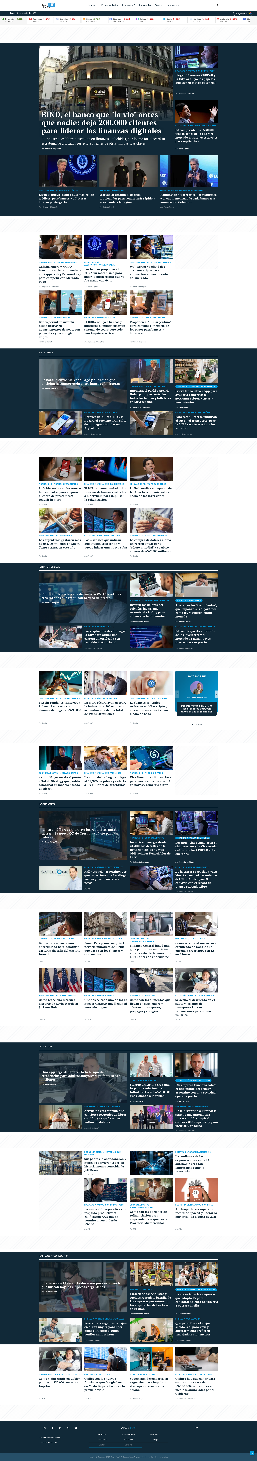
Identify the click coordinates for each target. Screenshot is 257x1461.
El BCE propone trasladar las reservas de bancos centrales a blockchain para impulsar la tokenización (105, 493)
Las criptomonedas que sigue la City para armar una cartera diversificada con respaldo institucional (105, 636)
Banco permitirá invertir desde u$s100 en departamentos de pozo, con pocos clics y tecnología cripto (59, 329)
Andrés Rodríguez (140, 287)
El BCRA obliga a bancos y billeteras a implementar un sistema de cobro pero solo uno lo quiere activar (104, 327)
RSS (196, 1428)
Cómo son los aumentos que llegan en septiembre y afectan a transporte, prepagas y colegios (150, 1005)
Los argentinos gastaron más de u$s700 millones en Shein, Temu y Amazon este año (60, 543)
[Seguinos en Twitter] (68, 1428)
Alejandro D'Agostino (53, 149)
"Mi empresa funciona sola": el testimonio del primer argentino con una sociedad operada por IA (195, 1090)
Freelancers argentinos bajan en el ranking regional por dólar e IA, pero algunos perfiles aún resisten (105, 1328)
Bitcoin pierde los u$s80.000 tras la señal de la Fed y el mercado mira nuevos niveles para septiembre (196, 135)
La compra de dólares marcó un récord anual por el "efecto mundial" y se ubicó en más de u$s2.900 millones (150, 545)
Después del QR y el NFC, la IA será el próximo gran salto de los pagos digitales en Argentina (105, 422)
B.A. (134, 1020)
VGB (180, 1020)
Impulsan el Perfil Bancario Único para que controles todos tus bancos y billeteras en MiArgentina (150, 396)
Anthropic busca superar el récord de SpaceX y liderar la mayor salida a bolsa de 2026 (196, 1213)
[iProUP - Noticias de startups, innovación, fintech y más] (46, 5)
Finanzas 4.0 (128, 5)
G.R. (89, 962)
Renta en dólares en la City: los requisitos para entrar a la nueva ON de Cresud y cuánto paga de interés (79, 833)
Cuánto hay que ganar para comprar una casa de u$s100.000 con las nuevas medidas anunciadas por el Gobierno (195, 1386)
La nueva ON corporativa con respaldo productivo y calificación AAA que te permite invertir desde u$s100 (105, 1216)
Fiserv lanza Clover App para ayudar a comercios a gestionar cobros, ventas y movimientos (196, 396)
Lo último (92, 5)
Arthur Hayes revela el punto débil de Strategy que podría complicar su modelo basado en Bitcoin (60, 782)
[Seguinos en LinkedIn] (60, 1428)
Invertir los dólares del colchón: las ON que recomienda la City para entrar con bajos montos (147, 610)
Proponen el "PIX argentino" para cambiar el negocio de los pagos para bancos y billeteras (150, 327)
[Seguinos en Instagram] (45, 1428)
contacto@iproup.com (48, 1442)
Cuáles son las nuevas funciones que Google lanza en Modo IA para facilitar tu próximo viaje (104, 1384)
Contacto (128, 1445)
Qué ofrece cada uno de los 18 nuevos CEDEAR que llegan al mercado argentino (105, 1003)
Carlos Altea (183, 407)
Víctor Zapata (183, 149)
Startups (159, 5)
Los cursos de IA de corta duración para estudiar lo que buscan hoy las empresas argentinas (81, 1285)
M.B (88, 1020)
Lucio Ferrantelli (51, 1292)
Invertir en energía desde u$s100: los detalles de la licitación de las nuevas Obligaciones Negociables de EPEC (150, 849)
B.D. (43, 1020)
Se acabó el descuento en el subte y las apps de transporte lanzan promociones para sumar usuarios (195, 1007)
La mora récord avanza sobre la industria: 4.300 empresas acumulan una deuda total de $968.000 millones (105, 708)
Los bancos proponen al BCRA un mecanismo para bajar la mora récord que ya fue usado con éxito (104, 274)
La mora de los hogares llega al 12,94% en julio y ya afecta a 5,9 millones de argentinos (105, 781)
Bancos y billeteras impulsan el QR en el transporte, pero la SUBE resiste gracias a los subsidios (196, 422)
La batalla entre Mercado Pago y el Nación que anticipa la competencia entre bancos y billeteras (80, 382)
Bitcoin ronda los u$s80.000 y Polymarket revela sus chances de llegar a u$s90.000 (60, 706)
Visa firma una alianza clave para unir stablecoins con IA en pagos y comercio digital (150, 781)
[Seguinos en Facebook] (52, 1428)
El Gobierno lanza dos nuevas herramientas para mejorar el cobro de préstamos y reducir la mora (60, 493)
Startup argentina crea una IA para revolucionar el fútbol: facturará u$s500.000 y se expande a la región (150, 1090)
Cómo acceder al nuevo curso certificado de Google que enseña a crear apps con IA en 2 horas (196, 948)
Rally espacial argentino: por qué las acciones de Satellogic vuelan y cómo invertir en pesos (105, 877)
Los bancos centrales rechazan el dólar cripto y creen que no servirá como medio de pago (149, 708)
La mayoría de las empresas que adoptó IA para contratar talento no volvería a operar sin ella (196, 1299)
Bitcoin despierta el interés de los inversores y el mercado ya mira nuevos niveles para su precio (195, 636)
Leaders (102, 1445)
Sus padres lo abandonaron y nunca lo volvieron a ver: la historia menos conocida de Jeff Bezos (105, 1164)
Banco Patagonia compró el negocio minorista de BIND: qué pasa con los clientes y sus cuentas (104, 948)
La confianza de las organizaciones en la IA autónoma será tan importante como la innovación (192, 1163)
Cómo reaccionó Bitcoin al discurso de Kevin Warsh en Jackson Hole (58, 1003)
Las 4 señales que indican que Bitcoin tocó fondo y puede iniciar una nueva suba (105, 543)
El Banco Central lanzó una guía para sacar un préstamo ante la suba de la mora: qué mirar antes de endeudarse (150, 951)
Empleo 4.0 (145, 5)
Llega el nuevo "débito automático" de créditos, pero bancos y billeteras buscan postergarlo (66, 198)
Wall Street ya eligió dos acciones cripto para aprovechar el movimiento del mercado (149, 272)
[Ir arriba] (252, 1453)
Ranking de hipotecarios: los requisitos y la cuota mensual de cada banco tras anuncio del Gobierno (188, 198)
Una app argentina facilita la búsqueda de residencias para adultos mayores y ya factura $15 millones (80, 1076)
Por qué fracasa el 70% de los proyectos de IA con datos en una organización (197, 708)
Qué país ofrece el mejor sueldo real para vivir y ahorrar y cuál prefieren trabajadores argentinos (192, 1328)
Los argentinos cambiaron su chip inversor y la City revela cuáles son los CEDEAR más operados (196, 848)
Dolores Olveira (184, 622)
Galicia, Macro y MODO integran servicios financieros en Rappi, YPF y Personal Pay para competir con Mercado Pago (60, 274)
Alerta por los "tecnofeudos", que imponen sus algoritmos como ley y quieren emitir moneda (196, 610)
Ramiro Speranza (139, 342)
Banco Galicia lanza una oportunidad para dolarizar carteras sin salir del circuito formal (59, 948)
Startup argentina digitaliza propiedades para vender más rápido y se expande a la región (127, 198)
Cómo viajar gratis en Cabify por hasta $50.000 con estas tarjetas (59, 1382)
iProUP (44, 504)
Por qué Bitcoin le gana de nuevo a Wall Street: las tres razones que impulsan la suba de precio (81, 596)
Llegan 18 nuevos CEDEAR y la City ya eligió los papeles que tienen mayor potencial (195, 79)
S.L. (88, 889)
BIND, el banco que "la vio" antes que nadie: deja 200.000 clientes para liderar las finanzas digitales (101, 122)
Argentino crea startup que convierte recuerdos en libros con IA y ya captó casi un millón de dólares (105, 1116)
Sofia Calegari (108, 207)
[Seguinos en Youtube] (76, 1428)
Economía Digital (109, 5)
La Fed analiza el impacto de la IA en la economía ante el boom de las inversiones (151, 492)
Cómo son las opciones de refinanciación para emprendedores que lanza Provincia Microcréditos (149, 1217)
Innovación (173, 5)
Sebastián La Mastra (186, 94)
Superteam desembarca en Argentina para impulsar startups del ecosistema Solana (149, 1384)
